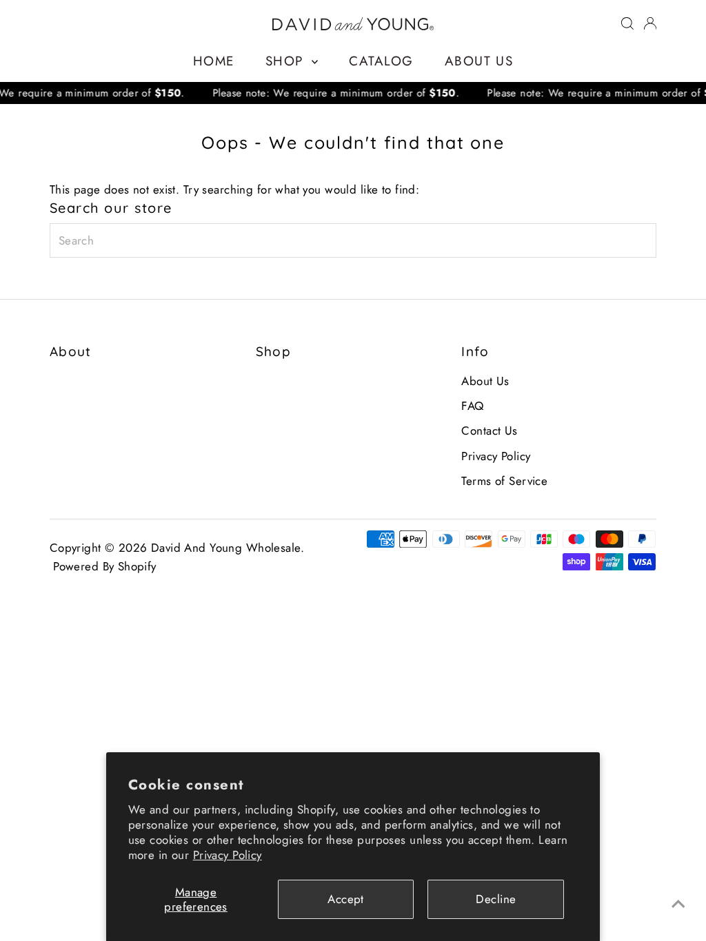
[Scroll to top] (678, 903)
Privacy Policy (227, 855)
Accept (345, 899)
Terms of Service (504, 481)
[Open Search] (627, 23)
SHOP (286, 61)
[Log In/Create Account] (650, 23)
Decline (496, 899)
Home (213, 61)
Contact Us (489, 430)
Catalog (381, 61)
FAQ (472, 405)
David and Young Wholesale (226, 547)
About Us (479, 61)
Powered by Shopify (105, 566)
